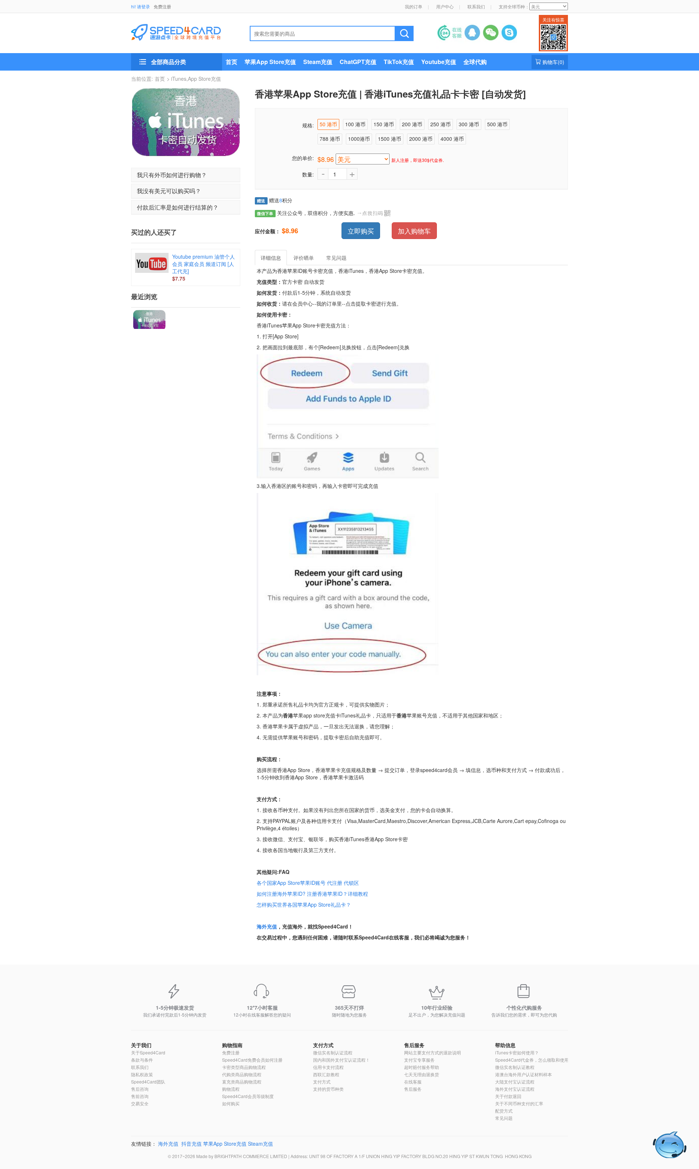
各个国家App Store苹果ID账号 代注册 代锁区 (308, 882)
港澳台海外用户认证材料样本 (523, 1074)
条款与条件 (142, 1060)
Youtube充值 (438, 61)
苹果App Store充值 (270, 61)
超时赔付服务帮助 (421, 1067)
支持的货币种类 (328, 1089)
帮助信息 (505, 1045)
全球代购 (475, 61)
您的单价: (303, 158)
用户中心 (445, 6)
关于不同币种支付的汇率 (519, 1103)
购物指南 (232, 1045)
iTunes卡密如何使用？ (517, 1052)
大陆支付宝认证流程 (514, 1081)
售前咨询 (140, 1096)
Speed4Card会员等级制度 (248, 1096)
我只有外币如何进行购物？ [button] (172, 175)
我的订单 (413, 6)
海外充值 (267, 926)
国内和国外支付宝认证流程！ (341, 1060)
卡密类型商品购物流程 (244, 1067)
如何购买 (231, 1103)
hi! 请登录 (140, 6)
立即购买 (361, 230)
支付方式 (323, 1045)
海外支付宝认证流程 (514, 1089)
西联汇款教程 (326, 1074)
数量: (308, 174)
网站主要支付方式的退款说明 (432, 1052)
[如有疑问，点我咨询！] (670, 1145)
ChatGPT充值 (358, 61)
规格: (308, 125)
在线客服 (413, 1081)
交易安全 (140, 1103)
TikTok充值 (399, 61)
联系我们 (476, 6)
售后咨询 (140, 1089)
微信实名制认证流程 (332, 1052)
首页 (231, 61)
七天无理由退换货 (421, 1074)
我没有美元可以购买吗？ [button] (169, 191)
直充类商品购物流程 (241, 1081)
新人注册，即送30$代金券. (417, 160)
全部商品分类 (168, 61)
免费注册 (162, 6)
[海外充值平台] (182, 31)
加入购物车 (414, 230)
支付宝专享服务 (419, 1060)
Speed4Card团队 (148, 1081)
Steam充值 (317, 61)
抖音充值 (191, 1143)
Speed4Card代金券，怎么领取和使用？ (534, 1060)
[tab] (185, 175)
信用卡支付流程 (328, 1067)
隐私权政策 (142, 1074)
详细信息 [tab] (271, 257)
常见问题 (504, 1118)
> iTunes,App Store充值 (194, 78)
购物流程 (231, 1089)
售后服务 (414, 1045)
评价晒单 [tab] (303, 257)
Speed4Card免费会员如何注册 (252, 1060)
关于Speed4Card (148, 1052)
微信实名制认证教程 (514, 1067)
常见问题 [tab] (336, 257)
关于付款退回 (508, 1096)
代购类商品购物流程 (241, 1074)
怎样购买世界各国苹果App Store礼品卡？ (304, 904)
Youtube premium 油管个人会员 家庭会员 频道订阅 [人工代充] (203, 264)
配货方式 (504, 1111)
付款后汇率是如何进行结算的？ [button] (177, 207)
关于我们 (141, 1045)
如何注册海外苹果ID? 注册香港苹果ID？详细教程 (312, 893)
